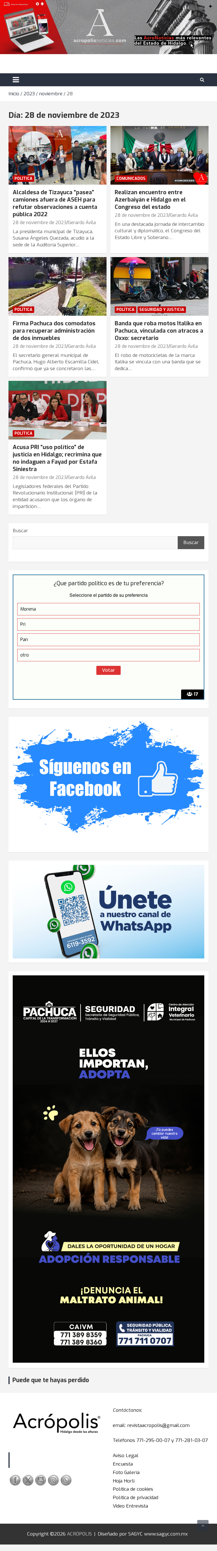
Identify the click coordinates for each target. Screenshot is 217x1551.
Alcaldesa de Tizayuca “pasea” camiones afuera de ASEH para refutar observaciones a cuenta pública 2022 (55, 203)
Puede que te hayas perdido (50, 1380)
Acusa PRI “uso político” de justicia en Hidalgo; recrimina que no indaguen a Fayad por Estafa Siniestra (57, 458)
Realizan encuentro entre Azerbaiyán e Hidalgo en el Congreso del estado (150, 200)
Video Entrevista (130, 1506)
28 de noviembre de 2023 (39, 223)
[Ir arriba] (203, 1525)
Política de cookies (133, 1489)
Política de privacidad (135, 1497)
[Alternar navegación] (15, 79)
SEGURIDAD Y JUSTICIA (161, 309)
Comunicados (131, 178)
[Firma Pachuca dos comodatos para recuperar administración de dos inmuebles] (57, 286)
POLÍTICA (23, 178)
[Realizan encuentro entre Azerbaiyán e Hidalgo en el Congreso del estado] (159, 155)
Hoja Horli (123, 1481)
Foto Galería (126, 1472)
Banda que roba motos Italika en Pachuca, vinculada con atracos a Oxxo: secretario (159, 331)
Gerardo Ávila (82, 223)
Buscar (20, 530)
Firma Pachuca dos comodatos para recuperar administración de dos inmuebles (54, 331)
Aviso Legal (125, 1455)
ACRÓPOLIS (79, 1534)
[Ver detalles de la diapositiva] (108, 1169)
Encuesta (123, 1464)
